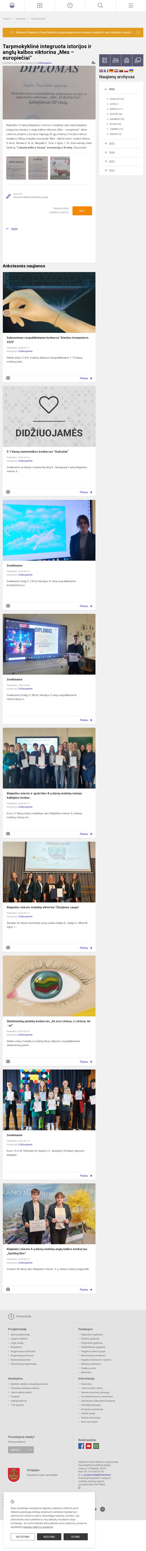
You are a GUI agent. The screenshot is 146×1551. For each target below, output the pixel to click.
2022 (112, 170)
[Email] (96, 1446)
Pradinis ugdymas (90, 1338)
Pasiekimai (16, 1347)
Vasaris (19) (116, 129)
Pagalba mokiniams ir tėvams (96, 1359)
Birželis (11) (116, 109)
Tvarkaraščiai (23, 1316)
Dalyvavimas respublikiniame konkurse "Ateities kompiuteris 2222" (47, 340)
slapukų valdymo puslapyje (38, 1527)
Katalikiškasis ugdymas (93, 1347)
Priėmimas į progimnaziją (23, 1364)
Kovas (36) (115, 124)
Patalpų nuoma (88, 1368)
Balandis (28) (117, 119)
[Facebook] (81, 1446)
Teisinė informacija (90, 1417)
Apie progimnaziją (20, 1334)
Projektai (15, 1396)
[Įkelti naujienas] (40, 5)
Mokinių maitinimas (91, 1364)
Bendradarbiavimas (21, 1359)
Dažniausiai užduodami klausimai (98, 1400)
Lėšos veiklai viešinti (21, 1392)
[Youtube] (89, 1446)
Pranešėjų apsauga (91, 1405)
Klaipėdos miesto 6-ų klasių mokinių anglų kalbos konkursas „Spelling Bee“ (47, 1251)
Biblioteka (86, 1372)
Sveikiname (14, 565)
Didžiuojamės (38, 18)
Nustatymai (22, 1536)
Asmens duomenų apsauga (95, 1392)
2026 (112, 89)
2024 (112, 152)
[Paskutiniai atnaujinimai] (70, 5)
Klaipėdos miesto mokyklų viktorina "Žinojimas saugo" (43, 907)
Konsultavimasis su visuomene (97, 1396)
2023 (112, 161)
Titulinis (7, 18)
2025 (112, 143)
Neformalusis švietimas (93, 1355)
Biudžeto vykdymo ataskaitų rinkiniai (29, 1384)
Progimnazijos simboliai (23, 1351)
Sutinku (75, 1536)
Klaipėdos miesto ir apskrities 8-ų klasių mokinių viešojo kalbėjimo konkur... (44, 795)
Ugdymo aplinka (19, 1338)
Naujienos (21, 18)
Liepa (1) (114, 104)
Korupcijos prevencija (92, 1409)
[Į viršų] (102, 1509)
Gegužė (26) (116, 114)
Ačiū (82, 210)
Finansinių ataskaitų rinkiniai (25, 1388)
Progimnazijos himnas (22, 1355)
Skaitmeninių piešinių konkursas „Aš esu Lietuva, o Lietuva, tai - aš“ (48, 1023)
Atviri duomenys (89, 1421)
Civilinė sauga (88, 1413)
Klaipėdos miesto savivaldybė (42, 1475)
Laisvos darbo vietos (92, 1388)
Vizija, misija (17, 1343)
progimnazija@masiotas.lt (97, 1474)
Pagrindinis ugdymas (92, 1334)
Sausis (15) (115, 134)
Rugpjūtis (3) (117, 99)
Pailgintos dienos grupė (93, 1351)
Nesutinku (49, 1536)
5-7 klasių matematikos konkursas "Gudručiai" (37, 451)
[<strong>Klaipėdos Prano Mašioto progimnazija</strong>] (12, 5)
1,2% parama (17, 1405)
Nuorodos (86, 1384)
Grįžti (14, 229)
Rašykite (15, 1449)
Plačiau (84, 378)
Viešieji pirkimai (19, 1400)
